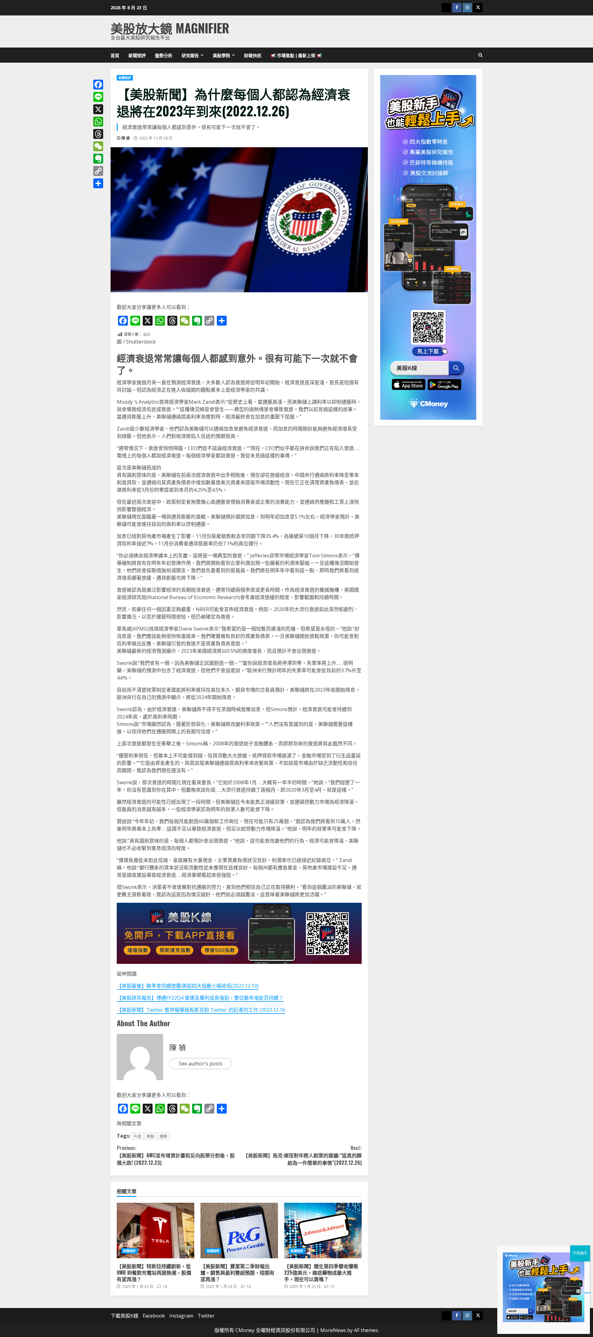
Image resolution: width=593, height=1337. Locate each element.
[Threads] (98, 134)
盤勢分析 (163, 55)
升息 (137, 1136)
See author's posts (200, 1063)
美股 (150, 1136)
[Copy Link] (98, 171)
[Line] (98, 97)
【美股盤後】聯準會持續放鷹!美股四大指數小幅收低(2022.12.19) (188, 985)
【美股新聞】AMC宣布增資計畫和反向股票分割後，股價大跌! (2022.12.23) (176, 1155)
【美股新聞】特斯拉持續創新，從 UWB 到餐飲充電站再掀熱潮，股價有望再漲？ (155, 1230)
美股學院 (221, 55)
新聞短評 (137, 55)
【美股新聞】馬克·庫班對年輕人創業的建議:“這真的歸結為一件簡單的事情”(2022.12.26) (302, 1155)
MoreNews (333, 1330)
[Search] (480, 55)
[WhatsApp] (98, 121)
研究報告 (190, 55)
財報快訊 (252, 55)
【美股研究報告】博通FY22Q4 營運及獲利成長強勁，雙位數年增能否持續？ (200, 997)
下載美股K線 (124, 1315)
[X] (98, 109)
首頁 (115, 55)
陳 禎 (125, 138)
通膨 (163, 1136)
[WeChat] (98, 146)
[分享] (98, 183)
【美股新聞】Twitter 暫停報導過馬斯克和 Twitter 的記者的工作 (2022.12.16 (201, 1009)
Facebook (154, 1315)
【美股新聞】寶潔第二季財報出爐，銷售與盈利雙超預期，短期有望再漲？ (239, 1230)
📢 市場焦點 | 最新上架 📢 (296, 55)
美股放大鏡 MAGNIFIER (170, 28)
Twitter (206, 1315)
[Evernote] (98, 158)
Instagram (181, 1315)
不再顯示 (580, 1253)
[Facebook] (98, 84)
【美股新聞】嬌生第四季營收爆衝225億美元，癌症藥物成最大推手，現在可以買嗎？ (323, 1230)
